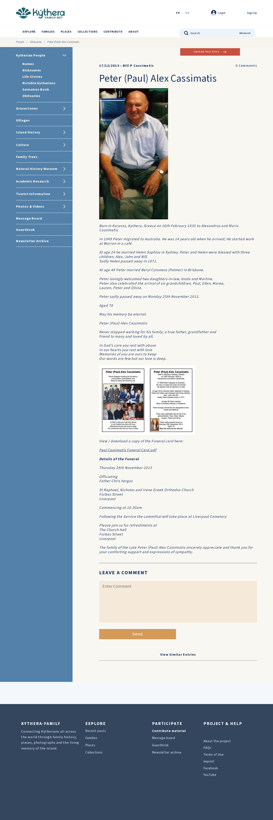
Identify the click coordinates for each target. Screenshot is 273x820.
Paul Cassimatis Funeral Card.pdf (127, 450)
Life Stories (32, 76)
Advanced (245, 33)
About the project (217, 741)
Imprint (209, 761)
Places (66, 32)
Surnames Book (35, 89)
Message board (163, 738)
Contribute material (169, 731)
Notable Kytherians (38, 83)
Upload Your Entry (206, 52)
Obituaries (36, 42)
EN (178, 13)
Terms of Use (213, 754)
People (20, 42)
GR (187, 13)
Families (48, 32)
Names (28, 64)
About (133, 32)
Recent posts (95, 731)
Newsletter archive (167, 752)
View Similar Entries (178, 654)
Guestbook (160, 745)
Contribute (112, 32)
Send (137, 634)
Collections (88, 32)
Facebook (210, 768)
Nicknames (31, 70)
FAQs (207, 748)
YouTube (209, 775)
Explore (29, 32)
